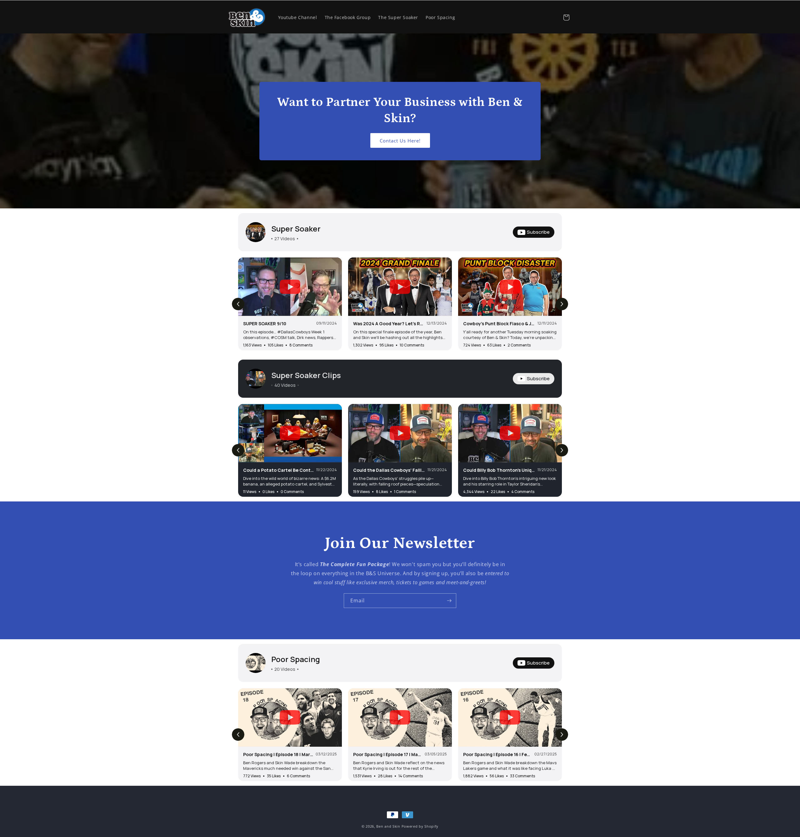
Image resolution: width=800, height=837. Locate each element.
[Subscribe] (449, 600)
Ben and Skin (388, 826)
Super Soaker (296, 228)
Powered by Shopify (420, 826)
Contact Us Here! (400, 140)
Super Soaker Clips (306, 375)
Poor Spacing (295, 659)
